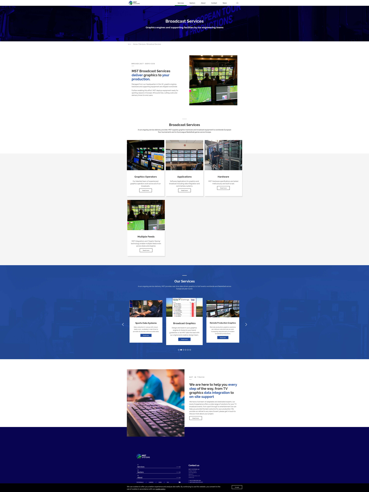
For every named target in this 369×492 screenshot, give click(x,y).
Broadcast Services (154, 44)
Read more (145, 190)
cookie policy (160, 489)
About (203, 3)
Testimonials (139, 482)
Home (135, 44)
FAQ (168, 482)
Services (181, 3)
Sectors (192, 3)
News (225, 3)
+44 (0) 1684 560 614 (195, 480)
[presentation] (123, 324)
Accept (237, 487)
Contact (214, 3)
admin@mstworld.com (196, 482)
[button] (179, 350)
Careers (151, 482)
